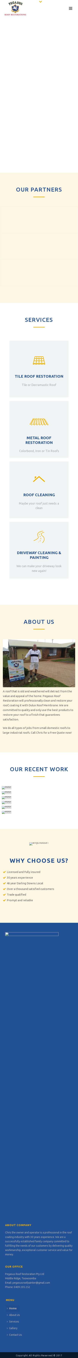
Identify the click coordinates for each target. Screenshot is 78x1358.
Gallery (13, 1328)
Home (13, 1308)
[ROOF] (39, 787)
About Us (14, 1314)
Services (14, 1321)
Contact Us (15, 1334)
